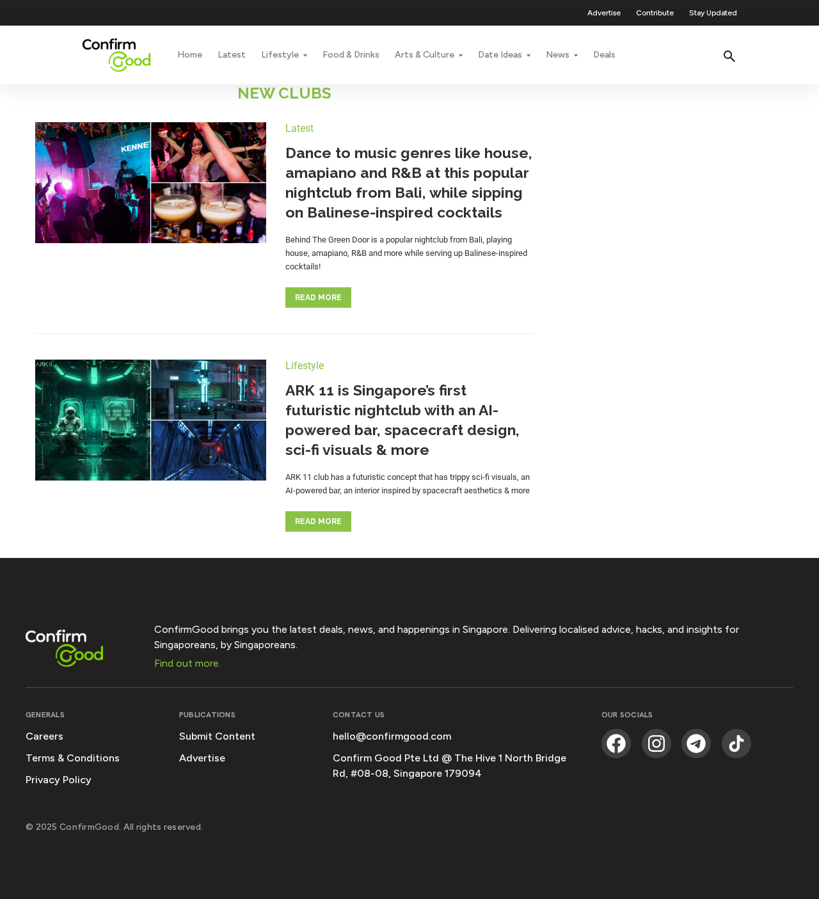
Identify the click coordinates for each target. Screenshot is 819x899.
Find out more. (187, 663)
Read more (318, 297)
